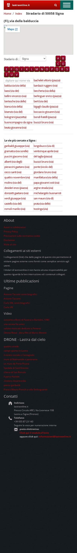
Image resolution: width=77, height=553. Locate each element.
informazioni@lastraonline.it (55, 436)
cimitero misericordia (15, 380)
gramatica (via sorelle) (16, 151)
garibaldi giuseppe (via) (16, 146)
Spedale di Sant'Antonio (16, 368)
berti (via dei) (40, 101)
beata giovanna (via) (15, 127)
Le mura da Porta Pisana (16, 363)
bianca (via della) (13, 106)
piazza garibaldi (12, 385)
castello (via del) (12, 203)
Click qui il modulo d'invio (34, 432)
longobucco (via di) (44, 146)
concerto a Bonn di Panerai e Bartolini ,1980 (26, 319)
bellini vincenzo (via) (15, 96)
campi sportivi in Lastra (16, 350)
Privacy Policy (11, 231)
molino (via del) (12, 182)
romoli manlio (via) (14, 209)
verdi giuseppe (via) (14, 198)
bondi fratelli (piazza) (45, 117)
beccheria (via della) (44, 91)
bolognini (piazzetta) (15, 117)
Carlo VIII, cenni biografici (17, 303)
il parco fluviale (11, 376)
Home (7, 13)
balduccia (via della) (14, 85)
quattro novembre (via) (17, 177)
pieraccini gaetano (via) (16, 167)
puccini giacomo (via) (15, 156)
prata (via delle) (42, 203)
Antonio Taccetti (12, 298)
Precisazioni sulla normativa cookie (22, 235)
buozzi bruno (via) (43, 122)
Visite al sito (10, 244)
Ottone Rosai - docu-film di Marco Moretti (25, 332)
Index (18, 13)
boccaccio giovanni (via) (46, 112)
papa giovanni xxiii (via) (46, 182)
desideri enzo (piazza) (16, 188)
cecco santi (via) (12, 172)
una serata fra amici (14, 324)
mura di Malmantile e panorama (20, 359)
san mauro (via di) (43, 198)
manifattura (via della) (45, 177)
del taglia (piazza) (43, 156)
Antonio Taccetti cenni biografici (20, 294)
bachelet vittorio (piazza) (47, 80)
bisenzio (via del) (13, 112)
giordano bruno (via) (45, 172)
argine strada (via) (43, 188)
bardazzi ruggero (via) (45, 85)
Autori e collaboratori (15, 227)
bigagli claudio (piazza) (46, 106)
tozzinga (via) (41, 209)
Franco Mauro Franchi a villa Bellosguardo (25, 389)
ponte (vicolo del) (43, 167)
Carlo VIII (8, 307)
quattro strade (11, 346)
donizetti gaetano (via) (16, 193)
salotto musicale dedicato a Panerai (22, 328)
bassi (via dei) (11, 91)
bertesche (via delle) (15, 101)
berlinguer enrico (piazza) (47, 96)
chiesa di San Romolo (15, 372)
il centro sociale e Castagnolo (19, 355)
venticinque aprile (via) (46, 151)
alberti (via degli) (13, 161)
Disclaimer (9, 240)
